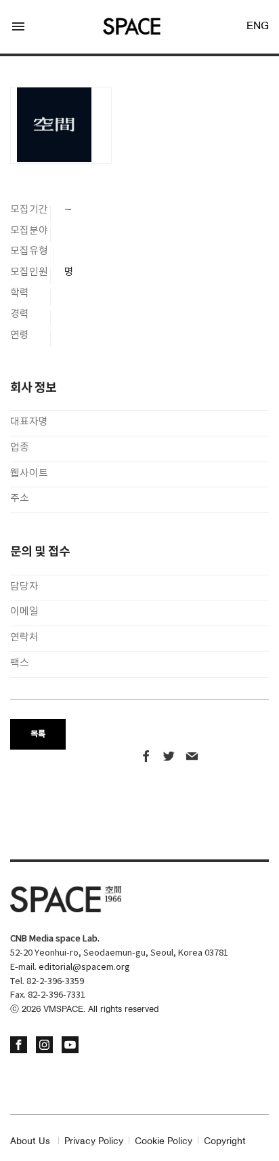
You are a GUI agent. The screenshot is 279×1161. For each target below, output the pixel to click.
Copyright (225, 1141)
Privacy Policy (93, 1141)
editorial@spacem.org (84, 967)
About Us (30, 1141)
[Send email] (192, 758)
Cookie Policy (163, 1141)
